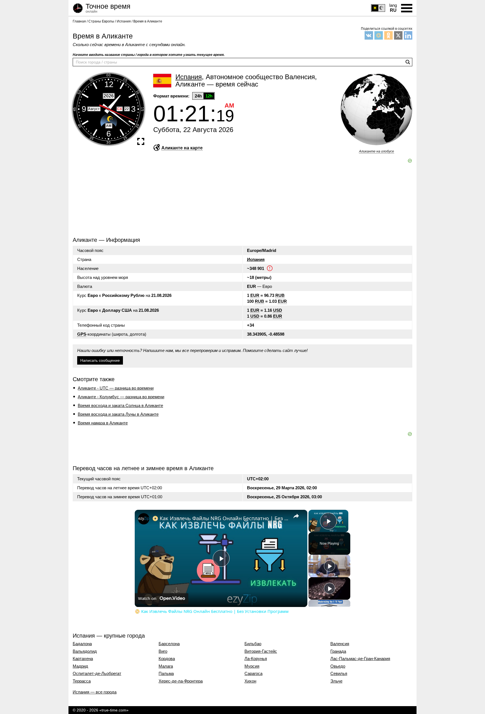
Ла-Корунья (255, 658)
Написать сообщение (100, 360)
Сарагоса (253, 673)
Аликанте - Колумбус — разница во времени (121, 396)
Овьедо (337, 666)
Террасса (82, 681)
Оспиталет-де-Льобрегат (97, 673)
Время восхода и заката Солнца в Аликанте (120, 405)
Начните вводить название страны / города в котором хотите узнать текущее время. (149, 54)
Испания (256, 259)
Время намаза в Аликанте (103, 422)
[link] (143, 518)
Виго (163, 651)
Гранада (338, 651)
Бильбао (252, 644)
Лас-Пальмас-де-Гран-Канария (360, 658)
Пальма (166, 673)
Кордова (167, 658)
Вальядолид (85, 651)
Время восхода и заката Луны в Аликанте (118, 414)
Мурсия (251, 666)
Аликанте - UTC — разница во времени (116, 388)
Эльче (336, 681)
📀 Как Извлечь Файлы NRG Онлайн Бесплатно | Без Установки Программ (220, 518)
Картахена (83, 658)
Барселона (169, 644)
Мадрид (80, 666)
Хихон (250, 681)
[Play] (329, 566)
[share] (296, 516)
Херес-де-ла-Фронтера (181, 681)
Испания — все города (94, 692)
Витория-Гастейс (260, 651)
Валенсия (339, 644)
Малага (166, 666)
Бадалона (82, 644)
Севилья (338, 673)
